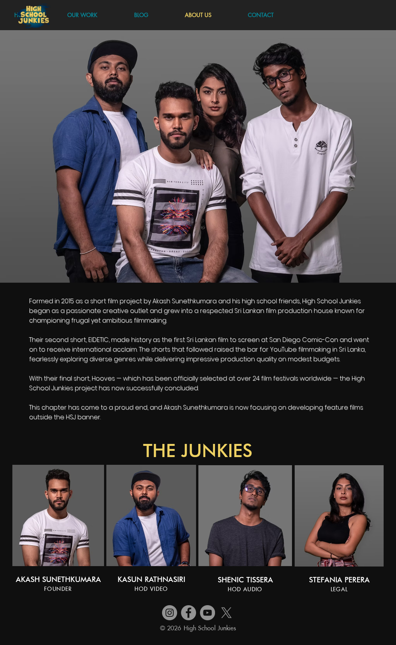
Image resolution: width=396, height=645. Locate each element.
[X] (226, 612)
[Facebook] (188, 612)
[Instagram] (169, 612)
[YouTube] (207, 612)
